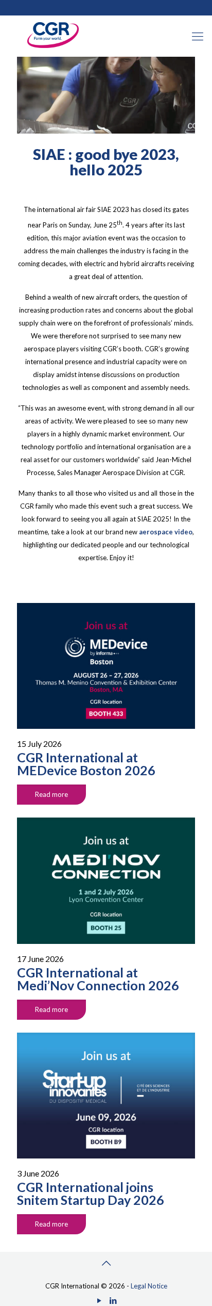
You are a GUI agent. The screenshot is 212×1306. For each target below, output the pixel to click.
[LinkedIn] (113, 1300)
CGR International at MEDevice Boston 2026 (86, 763)
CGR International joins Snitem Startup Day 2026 (90, 1193)
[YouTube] (99, 1300)
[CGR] (53, 45)
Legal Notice (149, 1286)
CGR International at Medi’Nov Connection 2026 (98, 979)
